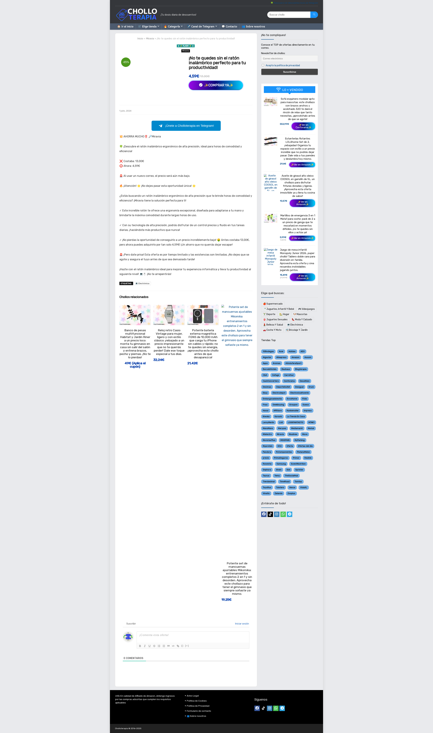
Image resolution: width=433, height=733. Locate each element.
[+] (187, 645)
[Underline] (149, 646)
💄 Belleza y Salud (273, 324)
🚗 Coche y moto (272, 330)
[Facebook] (264, 514)
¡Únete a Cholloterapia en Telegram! (189, 125)
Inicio (140, 38)
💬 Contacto (229, 26)
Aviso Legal (193, 695)
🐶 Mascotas (300, 314)
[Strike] (154, 646)
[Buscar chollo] (314, 14)
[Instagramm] (276, 514)
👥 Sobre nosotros (253, 26)
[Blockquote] (168, 646)
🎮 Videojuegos (306, 309)
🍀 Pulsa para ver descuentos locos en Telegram (294, 3)
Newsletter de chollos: (273, 53)
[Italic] (144, 646)
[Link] (178, 646)
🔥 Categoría (172, 26)
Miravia (150, 38)
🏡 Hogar (284, 314)
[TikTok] (270, 514)
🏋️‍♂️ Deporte (269, 314)
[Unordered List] (163, 646)
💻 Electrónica (142, 283)
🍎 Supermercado (273, 303)
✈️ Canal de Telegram (200, 26)
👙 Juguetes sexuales (275, 319)
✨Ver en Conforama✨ (303, 126)
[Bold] (140, 646)
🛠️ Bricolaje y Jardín (297, 330)
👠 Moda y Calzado (302, 319)
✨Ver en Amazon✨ (302, 164)
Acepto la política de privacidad (283, 65)
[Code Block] (173, 646)
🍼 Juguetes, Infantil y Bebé (278, 309)
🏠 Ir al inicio (125, 26)
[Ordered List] (159, 646)
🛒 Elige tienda (147, 26)
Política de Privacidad (198, 706)
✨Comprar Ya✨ (218, 85)
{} (182, 645)
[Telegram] (289, 514)
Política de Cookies (197, 701)
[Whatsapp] (283, 514)
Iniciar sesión (242, 623)
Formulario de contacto (199, 711)
